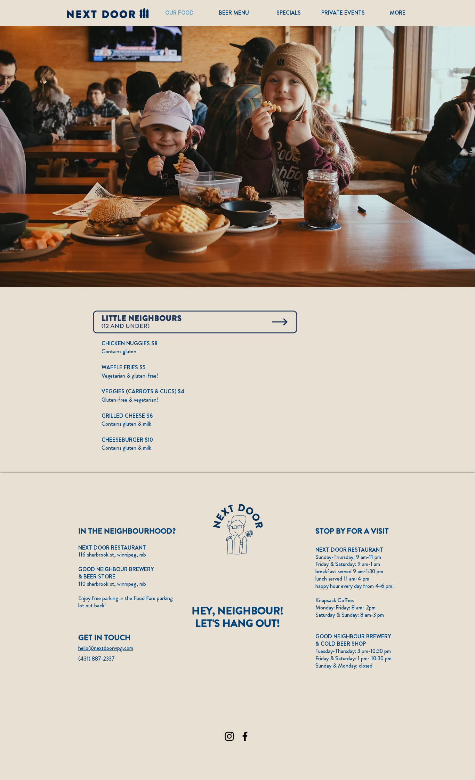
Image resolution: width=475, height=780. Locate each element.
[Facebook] (245, 736)
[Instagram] (229, 736)
